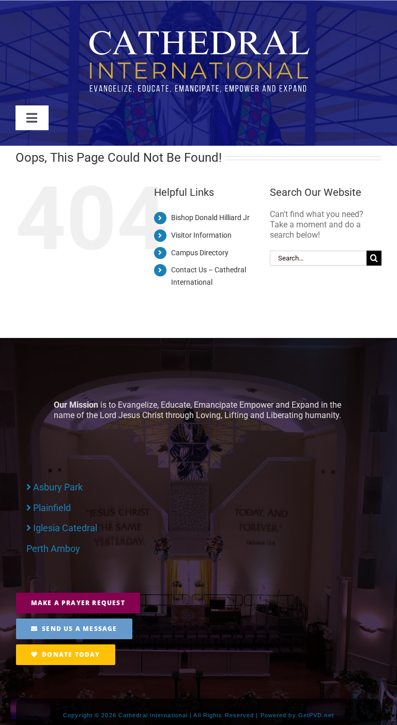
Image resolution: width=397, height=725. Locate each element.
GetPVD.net (316, 715)
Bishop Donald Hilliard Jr (210, 217)
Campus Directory (199, 253)
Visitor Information (201, 235)
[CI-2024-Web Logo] (198, 32)
